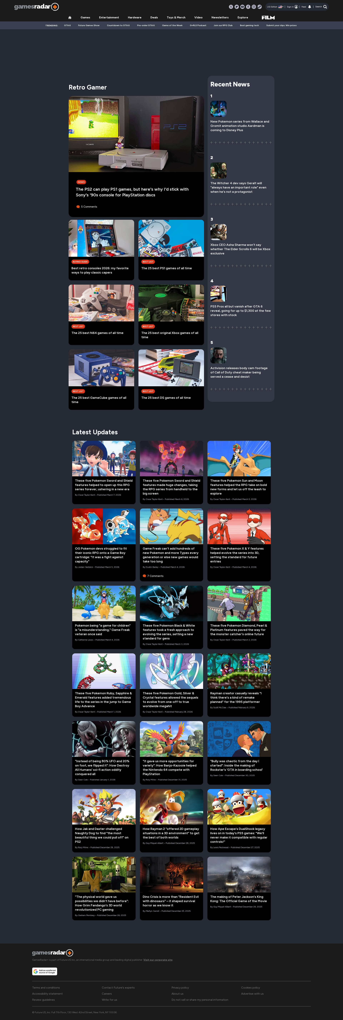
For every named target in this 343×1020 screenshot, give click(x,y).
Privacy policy (180, 987)
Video (198, 17)
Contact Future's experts (118, 987)
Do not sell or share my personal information (200, 999)
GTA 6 (67, 25)
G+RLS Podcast (198, 25)
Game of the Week (172, 25)
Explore (243, 17)
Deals (154, 17)
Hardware (134, 17)
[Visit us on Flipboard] (237, 7)
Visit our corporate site (158, 959)
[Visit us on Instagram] (254, 7)
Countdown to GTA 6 (118, 25)
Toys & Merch (176, 17)
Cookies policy (250, 987)
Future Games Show (89, 25)
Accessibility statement (47, 993)
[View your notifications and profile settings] (309, 6)
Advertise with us (252, 993)
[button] (321, 7)
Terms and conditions (46, 987)
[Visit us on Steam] (259, 7)
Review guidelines (43, 999)
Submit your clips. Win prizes (281, 25)
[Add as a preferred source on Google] (44, 971)
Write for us (109, 999)
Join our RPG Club (223, 25)
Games (85, 17)
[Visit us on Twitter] (231, 7)
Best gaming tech (249, 25)
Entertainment (109, 17)
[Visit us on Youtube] (242, 7)
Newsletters (220, 17)
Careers (107, 993)
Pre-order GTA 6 (146, 25)
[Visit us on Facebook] (248, 7)
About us (177, 993)
